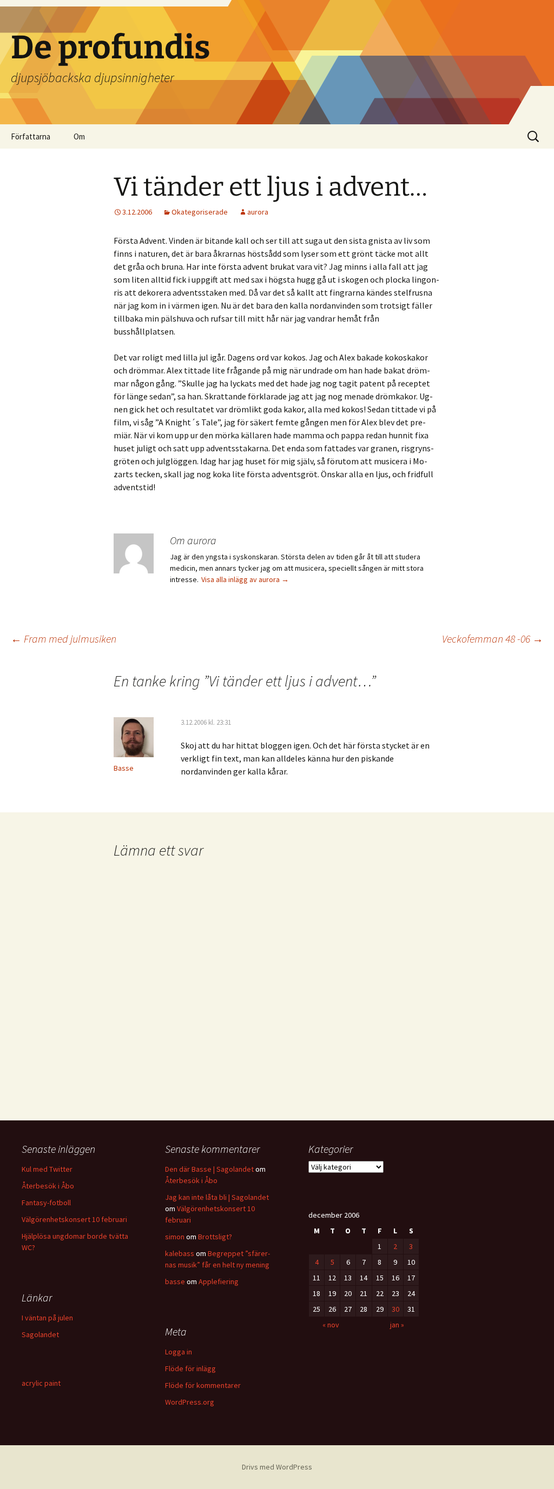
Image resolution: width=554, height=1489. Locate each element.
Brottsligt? (215, 1236)
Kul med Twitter (47, 1169)
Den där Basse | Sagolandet (209, 1169)
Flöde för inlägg (190, 1368)
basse (175, 1281)
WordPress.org (189, 1402)
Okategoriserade (200, 212)
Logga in (178, 1352)
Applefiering (219, 1281)
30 (395, 1309)
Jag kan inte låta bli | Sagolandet (217, 1197)
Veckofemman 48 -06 (492, 638)
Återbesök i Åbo (48, 1186)
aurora (257, 212)
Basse (124, 768)
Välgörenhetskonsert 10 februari (74, 1219)
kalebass (179, 1253)
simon (174, 1236)
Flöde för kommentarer (203, 1385)
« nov (330, 1325)
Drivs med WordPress (277, 1467)
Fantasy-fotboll (46, 1202)
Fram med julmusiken (63, 638)
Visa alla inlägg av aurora (245, 579)
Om (79, 136)
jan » (397, 1325)
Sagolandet (40, 1334)
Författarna (30, 136)
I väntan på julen (47, 1318)
